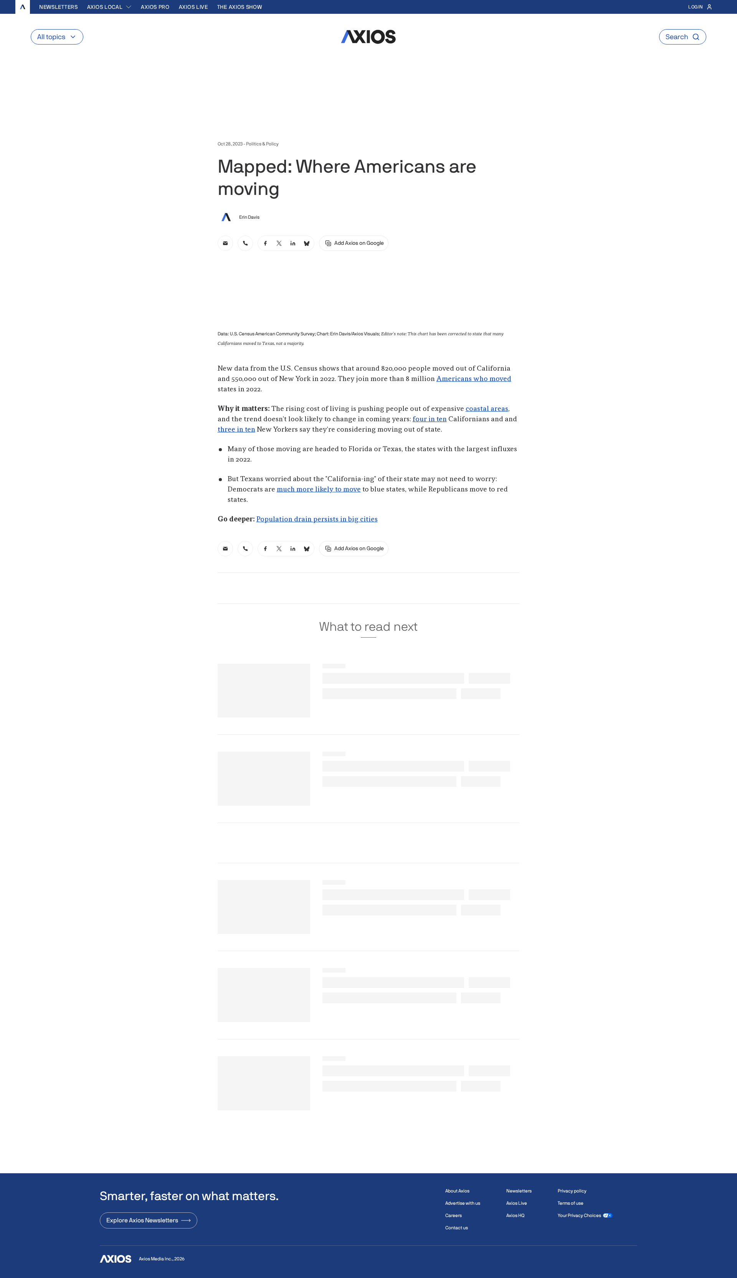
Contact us (456, 1227)
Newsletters (58, 7)
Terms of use (570, 1203)
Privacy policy (572, 1191)
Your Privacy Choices (579, 1215)
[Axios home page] (22, 7)
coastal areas (487, 409)
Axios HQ (515, 1215)
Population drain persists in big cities (317, 519)
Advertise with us (462, 1203)
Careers (453, 1215)
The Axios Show (239, 7)
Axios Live (193, 7)
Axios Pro (155, 7)
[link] (225, 243)
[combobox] (110, 7)
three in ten (236, 429)
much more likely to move (319, 489)
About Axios (457, 1191)
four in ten (430, 419)
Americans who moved (473, 379)
